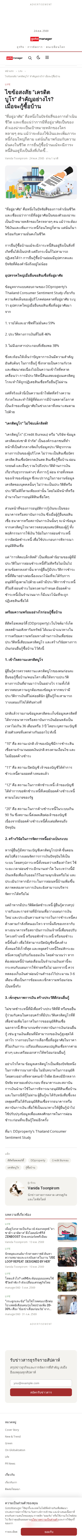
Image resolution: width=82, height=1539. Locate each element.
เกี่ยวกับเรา (11, 1482)
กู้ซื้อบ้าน (30, 1167)
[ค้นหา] (30, 58)
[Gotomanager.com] (40, 39)
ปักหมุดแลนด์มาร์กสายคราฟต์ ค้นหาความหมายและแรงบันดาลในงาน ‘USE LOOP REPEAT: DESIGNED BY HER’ (30, 1257)
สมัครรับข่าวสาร (41, 1392)
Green (8, 1443)
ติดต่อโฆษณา (12, 1489)
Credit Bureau (60, 1160)
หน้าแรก (9, 71)
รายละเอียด (11, 1532)
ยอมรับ (49, 1532)
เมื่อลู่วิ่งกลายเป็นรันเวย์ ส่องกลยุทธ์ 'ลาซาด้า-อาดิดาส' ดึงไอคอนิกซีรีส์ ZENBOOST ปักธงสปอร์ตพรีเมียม (29, 1232)
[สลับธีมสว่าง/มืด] (38, 58)
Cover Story (12, 1430)
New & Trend (13, 1436)
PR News (10, 1463)
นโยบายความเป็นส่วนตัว (44, 1519)
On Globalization (15, 1450)
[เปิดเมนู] (47, 58)
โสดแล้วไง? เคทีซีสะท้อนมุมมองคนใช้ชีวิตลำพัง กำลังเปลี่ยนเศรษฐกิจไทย (29, 1280)
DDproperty (38, 1160)
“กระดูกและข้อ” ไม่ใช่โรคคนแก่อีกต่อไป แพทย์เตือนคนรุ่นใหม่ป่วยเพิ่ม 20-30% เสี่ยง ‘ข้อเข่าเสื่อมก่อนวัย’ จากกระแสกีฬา (29, 1305)
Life (20, 71)
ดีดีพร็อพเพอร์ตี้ (16, 1160)
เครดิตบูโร (13, 1167)
